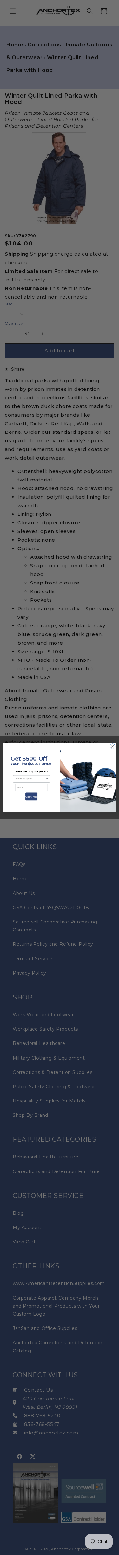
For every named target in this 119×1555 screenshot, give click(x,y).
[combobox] (30, 778)
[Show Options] (46, 778)
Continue (31, 796)
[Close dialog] (112, 746)
